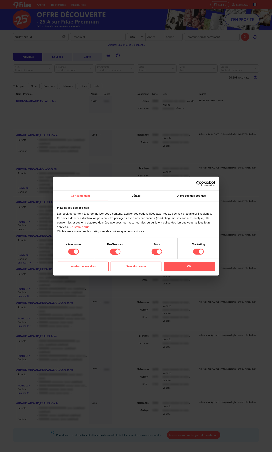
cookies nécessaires (83, 266)
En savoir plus (80, 226)
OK (189, 266)
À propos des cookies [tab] (191, 195)
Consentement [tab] (80, 195)
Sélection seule (136, 266)
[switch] (115, 252)
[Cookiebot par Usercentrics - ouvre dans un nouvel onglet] (199, 183)
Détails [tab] (136, 195)
